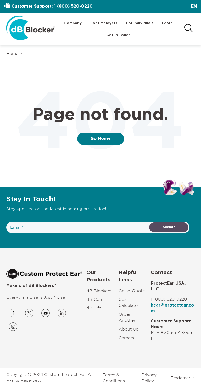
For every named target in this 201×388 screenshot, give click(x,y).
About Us (128, 329)
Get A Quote (132, 290)
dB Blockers (98, 290)
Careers (126, 337)
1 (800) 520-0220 (73, 6)
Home (12, 53)
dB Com (94, 299)
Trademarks (183, 377)
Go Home (101, 139)
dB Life (93, 307)
